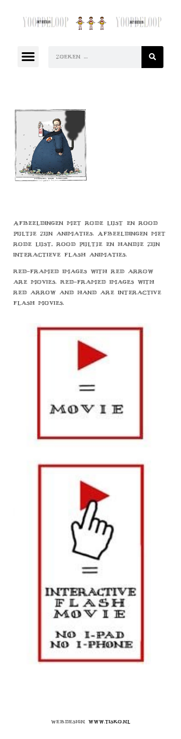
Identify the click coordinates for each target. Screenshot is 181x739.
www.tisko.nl (109, 721)
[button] (28, 56)
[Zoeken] (152, 57)
